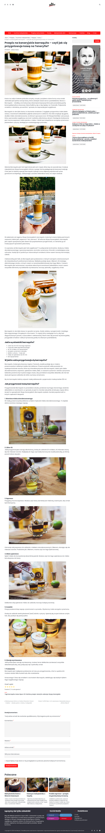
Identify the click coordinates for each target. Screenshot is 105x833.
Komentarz (9, 721)
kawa (17, 694)
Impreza (74, 133)
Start (9, 33)
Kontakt (77, 816)
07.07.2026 (82, 129)
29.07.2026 (82, 105)
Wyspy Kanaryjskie (54, 694)
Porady (49, 33)
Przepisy (98, 133)
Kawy (6, 692)
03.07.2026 (82, 144)
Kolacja (79, 133)
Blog (88, 33)
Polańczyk (74, 109)
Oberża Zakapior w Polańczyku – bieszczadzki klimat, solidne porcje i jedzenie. (85, 112)
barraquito (11, 694)
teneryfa (39, 694)
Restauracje (72, 33)
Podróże (82, 33)
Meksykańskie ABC (59, 33)
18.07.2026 (82, 118)
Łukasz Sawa (15, 50)
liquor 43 (22, 694)
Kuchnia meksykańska (21, 33)
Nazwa (8, 741)
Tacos (73, 135)
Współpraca (78, 818)
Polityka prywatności (81, 820)
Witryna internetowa (12, 754)
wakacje (45, 694)
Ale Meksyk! (17, 830)
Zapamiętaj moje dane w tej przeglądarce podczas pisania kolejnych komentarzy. (36, 761)
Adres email (9, 747)
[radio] (5, 687)
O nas (76, 814)
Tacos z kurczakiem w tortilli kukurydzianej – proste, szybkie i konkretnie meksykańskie (84, 139)
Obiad (94, 133)
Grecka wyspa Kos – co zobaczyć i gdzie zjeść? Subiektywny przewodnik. (85, 100)
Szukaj (74, 38)
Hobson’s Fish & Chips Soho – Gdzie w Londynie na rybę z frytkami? (86, 124)
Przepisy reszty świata (37, 33)
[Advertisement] (52, 21)
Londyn (74, 122)
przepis (33, 694)
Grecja (74, 96)
